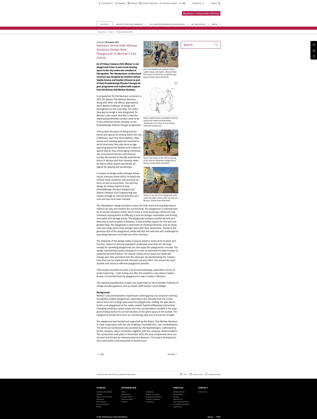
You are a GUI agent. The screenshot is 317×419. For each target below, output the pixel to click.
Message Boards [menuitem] (170, 3)
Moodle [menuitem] (134, 3)
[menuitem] (106, 3)
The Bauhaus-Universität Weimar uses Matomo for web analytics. (116, 374)
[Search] (219, 3)
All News (171, 354)
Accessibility (107, 3)
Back (102, 354)
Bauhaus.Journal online (125, 32)
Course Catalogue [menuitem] (150, 3)
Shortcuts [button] (196, 3)
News (111, 32)
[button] (216, 44)
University (101, 32)
